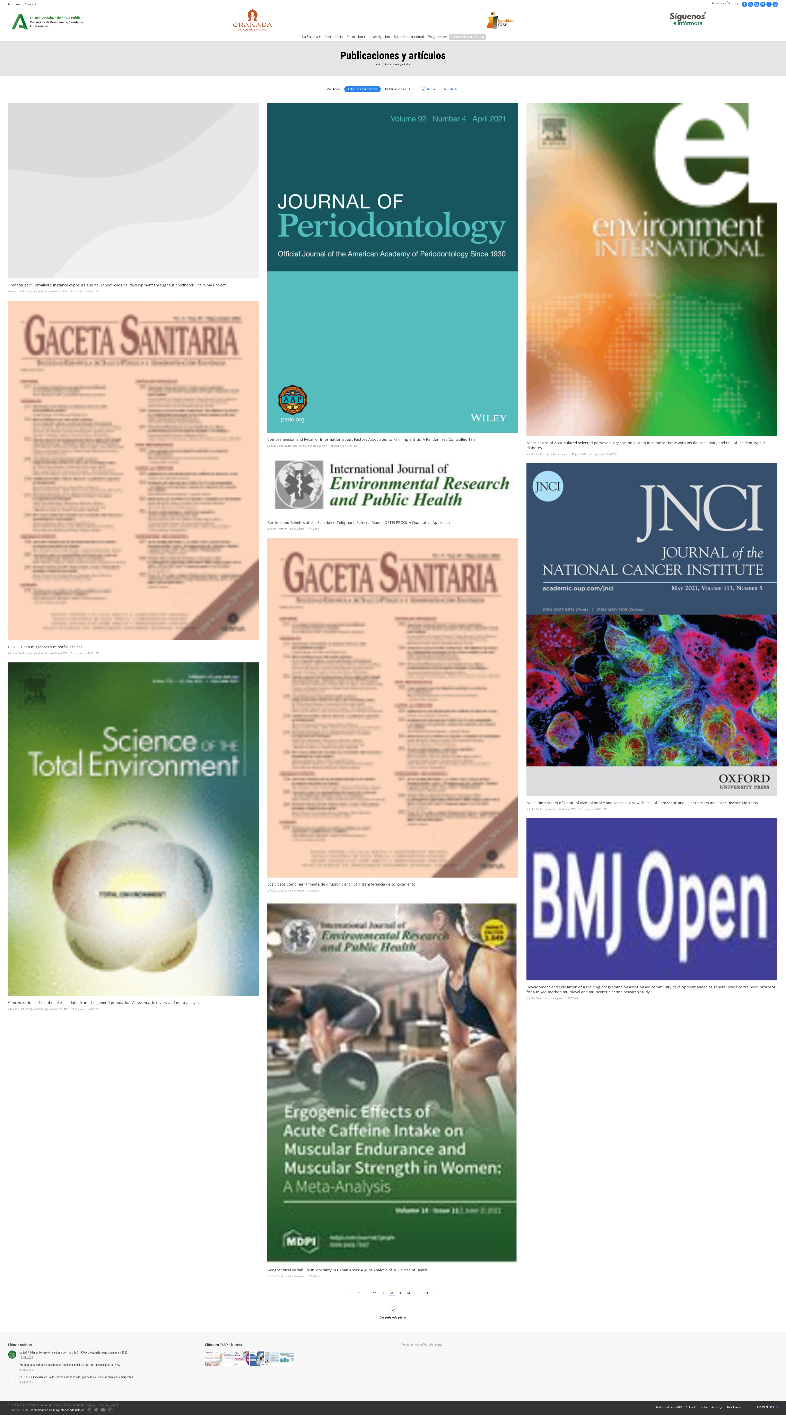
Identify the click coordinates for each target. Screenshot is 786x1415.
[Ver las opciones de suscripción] (688, 19)
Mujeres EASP (61, 291)
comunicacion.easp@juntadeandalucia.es (57, 1410)
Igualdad (33, 291)
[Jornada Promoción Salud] (212, 1358)
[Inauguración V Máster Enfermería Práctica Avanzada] (272, 1358)
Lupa (392, 267)
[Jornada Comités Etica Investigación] (257, 1358)
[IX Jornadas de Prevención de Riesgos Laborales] (287, 1358)
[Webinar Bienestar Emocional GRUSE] (242, 1358)
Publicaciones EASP (399, 89)
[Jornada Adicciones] (227, 1358)
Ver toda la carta (432, 1344)
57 (374, 1293)
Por (78, 291)
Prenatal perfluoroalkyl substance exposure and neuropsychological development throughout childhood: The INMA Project (117, 285)
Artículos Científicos (363, 89)
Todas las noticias (412, 1344)
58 (383, 1293)
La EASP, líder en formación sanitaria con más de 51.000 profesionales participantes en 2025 (73, 1352)
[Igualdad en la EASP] (506, 20)
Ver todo (333, 89)
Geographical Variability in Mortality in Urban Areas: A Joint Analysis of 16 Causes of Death (347, 1269)
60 (400, 1293)
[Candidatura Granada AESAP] (252, 29)
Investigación (46, 291)
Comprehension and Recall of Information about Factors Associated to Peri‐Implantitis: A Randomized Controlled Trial (372, 439)
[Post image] (133, 190)
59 (391, 1293)
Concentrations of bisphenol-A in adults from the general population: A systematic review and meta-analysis (104, 1002)
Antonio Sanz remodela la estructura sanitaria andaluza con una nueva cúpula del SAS (69, 1364)
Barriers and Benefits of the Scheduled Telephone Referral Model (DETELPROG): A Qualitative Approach (358, 522)
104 (425, 1293)
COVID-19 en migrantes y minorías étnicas (45, 646)
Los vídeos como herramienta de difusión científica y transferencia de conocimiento (341, 884)
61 (408, 1293)
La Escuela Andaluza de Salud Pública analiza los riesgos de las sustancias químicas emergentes (76, 1377)
